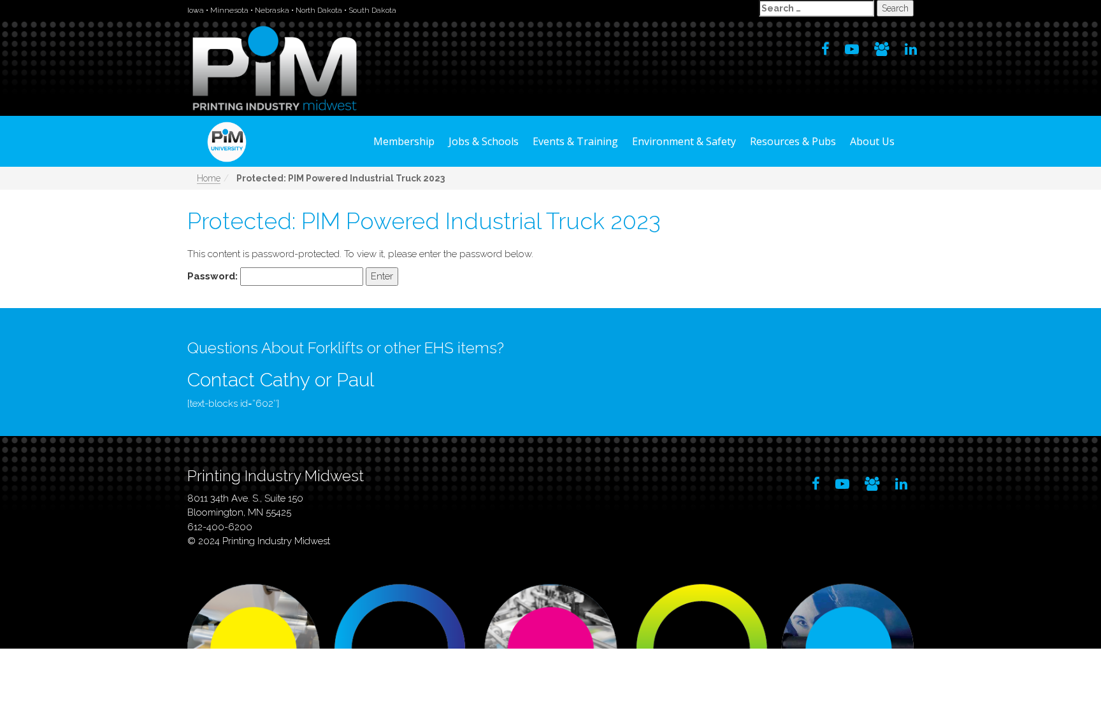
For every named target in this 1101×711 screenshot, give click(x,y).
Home (208, 178)
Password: (213, 276)
